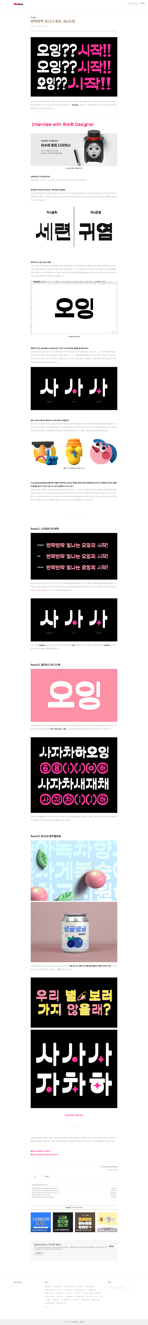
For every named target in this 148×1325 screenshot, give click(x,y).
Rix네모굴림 (52, 180)
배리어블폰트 (50, 1290)
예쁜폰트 (49, 1286)
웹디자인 (56, 1300)
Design (34, 1184)
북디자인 (78, 1293)
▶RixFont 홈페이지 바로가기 (41, 1151)
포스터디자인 (50, 1296)
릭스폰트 (90, 1296)
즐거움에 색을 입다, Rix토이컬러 (40, 1195)
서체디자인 (80, 1296)
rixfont (60, 1290)
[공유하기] (37, 1176)
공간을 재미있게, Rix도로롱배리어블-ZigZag (44, 1188)
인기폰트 (69, 1293)
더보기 (47, 1307)
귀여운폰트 (70, 1296)
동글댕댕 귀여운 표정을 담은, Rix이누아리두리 (44, 1192)
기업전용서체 (69, 1286)
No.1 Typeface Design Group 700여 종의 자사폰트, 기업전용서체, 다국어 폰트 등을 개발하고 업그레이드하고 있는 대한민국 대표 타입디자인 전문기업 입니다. (70, 1248)
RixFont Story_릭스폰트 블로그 (48, 1245)
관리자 (82, 1322)
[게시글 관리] (40, 1176)
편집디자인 (96, 1300)
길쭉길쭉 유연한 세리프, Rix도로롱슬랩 (42, 1197)
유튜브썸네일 (50, 1303)
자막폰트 (68, 1290)
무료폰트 (99, 1293)
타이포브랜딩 (90, 1286)
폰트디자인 (85, 1300)
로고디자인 (99, 1296)
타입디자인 (59, 1293)
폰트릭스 (60, 1296)
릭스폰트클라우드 (80, 1290)
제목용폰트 (92, 1290)
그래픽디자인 (66, 1300)
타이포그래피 (88, 1293)
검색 (132, 1288)
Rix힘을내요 (43, 180)
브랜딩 (48, 1300)
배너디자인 (49, 1293)
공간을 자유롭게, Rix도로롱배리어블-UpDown (45, 1190)
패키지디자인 (62, 1303)
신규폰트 (79, 1286)
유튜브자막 (58, 1286)
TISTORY (75, 1322)
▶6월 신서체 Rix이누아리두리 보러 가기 (44, 1154)
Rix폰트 (76, 1300)
